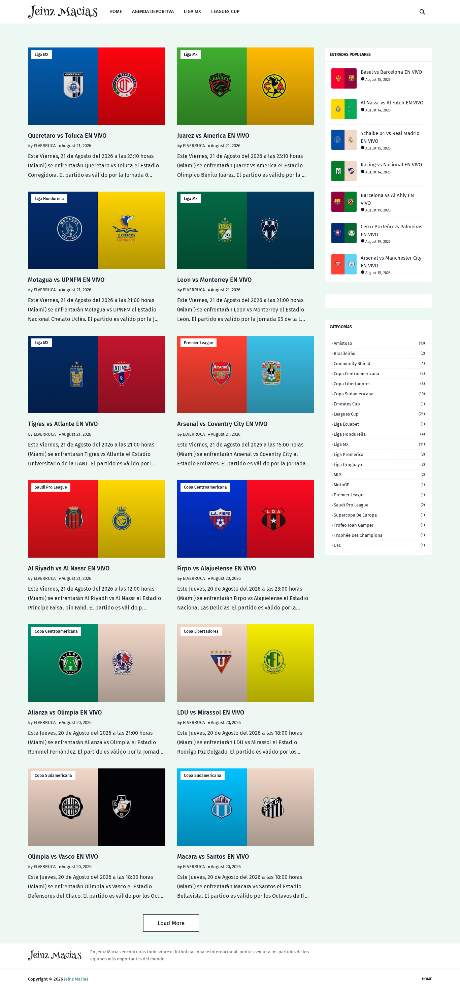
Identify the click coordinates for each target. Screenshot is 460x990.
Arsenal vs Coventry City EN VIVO (222, 424)
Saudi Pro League (51, 487)
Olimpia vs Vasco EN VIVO (63, 856)
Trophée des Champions (379, 535)
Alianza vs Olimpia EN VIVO (65, 712)
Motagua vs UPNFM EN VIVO (66, 280)
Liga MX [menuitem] (192, 11)
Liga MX (41, 54)
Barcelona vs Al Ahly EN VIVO (387, 199)
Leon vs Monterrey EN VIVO (214, 280)
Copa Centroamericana (205, 487)
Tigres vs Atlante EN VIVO (63, 424)
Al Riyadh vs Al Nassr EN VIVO (68, 568)
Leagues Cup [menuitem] (225, 11)
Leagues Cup (379, 414)
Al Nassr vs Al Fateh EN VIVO (392, 103)
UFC (379, 545)
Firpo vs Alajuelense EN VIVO (216, 568)
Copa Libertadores (201, 631)
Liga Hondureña (49, 198)
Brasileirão (379, 353)
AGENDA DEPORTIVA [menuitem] (153, 11)
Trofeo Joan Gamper (379, 525)
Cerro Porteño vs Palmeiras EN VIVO (391, 230)
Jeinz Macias (76, 979)
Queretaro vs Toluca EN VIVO (67, 135)
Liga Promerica (379, 454)
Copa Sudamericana (53, 775)
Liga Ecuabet (379, 424)
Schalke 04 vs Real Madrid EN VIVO (390, 137)
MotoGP (379, 484)
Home (427, 979)
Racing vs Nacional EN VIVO (391, 165)
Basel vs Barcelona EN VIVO (391, 72)
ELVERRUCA (45, 145)
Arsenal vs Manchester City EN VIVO (391, 262)
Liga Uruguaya (379, 464)
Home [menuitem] (115, 11)
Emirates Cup (379, 403)
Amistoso (379, 343)
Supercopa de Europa (379, 515)
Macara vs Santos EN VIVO (213, 856)
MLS (379, 474)
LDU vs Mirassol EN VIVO (210, 712)
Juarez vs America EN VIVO (213, 135)
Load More (171, 923)
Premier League (198, 342)
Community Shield (379, 363)
